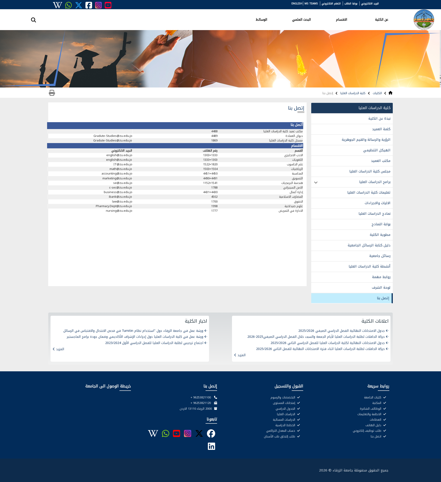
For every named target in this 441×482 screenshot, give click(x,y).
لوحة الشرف (381, 287)
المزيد (241, 355)
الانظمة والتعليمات (369, 414)
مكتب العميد (380, 161)
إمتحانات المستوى (284, 403)
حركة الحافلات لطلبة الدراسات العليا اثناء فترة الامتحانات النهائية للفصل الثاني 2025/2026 (320, 349)
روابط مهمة (381, 277)
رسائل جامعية (379, 256)
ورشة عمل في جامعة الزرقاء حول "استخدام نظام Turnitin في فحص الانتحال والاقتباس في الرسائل (133, 331)
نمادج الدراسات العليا (374, 213)
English (296, 3)
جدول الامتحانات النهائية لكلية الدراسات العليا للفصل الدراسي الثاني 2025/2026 (328, 343)
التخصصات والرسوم (283, 397)
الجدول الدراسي (286, 409)
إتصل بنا (383, 298)
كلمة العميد (381, 129)
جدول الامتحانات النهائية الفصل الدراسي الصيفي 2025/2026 (341, 331)
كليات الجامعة (373, 397)
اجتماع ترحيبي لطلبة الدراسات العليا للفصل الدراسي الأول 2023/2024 (154, 343)
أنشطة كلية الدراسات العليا (369, 266)
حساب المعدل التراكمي (281, 431)
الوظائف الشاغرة (371, 409)
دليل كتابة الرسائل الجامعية (369, 245)
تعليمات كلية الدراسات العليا (368, 192)
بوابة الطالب (350, 3)
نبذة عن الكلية (379, 118)
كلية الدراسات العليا (352, 93)
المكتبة (377, 403)
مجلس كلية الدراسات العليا (369, 171)
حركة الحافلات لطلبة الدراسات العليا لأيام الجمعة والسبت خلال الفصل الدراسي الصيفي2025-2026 (316, 337)
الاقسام (341, 19)
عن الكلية (381, 19)
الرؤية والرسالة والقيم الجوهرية (366, 139)
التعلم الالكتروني (331, 3)
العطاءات (376, 420)
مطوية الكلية (380, 234)
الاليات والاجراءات (377, 203)
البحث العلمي (301, 19)
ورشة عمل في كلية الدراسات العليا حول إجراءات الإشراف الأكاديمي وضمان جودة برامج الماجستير (135, 337)
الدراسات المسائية (284, 420)
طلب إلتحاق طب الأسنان (280, 436)
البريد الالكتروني (370, 3)
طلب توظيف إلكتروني (367, 431)
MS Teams (311, 3)
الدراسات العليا (286, 414)
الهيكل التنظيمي (376, 150)
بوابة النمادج (381, 224)
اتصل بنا (376, 436)
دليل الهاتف (373, 425)
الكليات (377, 93)
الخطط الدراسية (285, 425)
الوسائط (261, 19)
